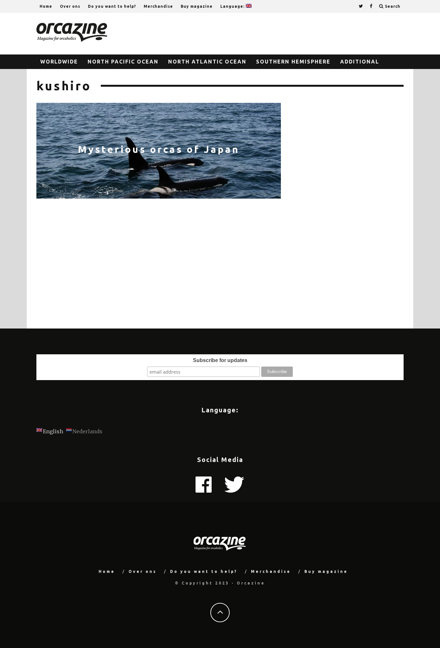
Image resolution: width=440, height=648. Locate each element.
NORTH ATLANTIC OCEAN (207, 61)
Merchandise (158, 6)
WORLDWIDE (59, 61)
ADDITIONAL (359, 61)
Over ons (70, 6)
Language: (233, 6)
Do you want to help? (112, 6)
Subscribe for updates (220, 360)
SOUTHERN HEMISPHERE (293, 61)
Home (46, 6)
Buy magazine (197, 6)
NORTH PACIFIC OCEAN (123, 61)
